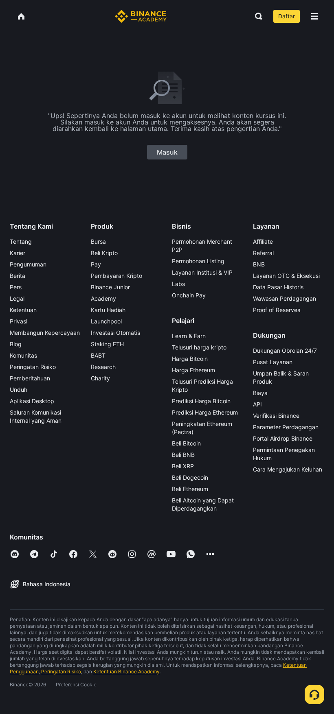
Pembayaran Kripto (116, 275)
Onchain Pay (189, 295)
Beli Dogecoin (190, 477)
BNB (259, 264)
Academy (103, 298)
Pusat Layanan (272, 361)
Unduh (18, 389)
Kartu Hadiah (108, 309)
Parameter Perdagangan (286, 427)
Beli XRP (183, 466)
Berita (17, 275)
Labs (178, 283)
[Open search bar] (256, 16)
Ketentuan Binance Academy (126, 671)
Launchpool (106, 321)
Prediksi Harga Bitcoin (201, 400)
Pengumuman (28, 264)
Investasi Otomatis (115, 332)
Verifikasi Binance (276, 415)
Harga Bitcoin (190, 358)
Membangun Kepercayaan (45, 332)
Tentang (21, 241)
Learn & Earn (189, 335)
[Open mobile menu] (314, 16)
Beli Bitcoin (186, 443)
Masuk (167, 152)
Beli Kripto (104, 252)
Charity (100, 378)
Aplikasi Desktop (32, 400)
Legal (17, 298)
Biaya (260, 392)
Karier (17, 252)
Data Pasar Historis (278, 287)
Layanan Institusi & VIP (202, 272)
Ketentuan (23, 309)
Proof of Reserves (276, 309)
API (257, 404)
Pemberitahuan (30, 378)
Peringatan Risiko (33, 366)
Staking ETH (107, 344)
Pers (16, 287)
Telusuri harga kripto (199, 347)
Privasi (18, 321)
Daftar (286, 16)
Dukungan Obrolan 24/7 (285, 350)
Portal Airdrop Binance (282, 438)
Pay (96, 264)
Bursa (98, 241)
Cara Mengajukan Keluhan (287, 469)
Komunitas (23, 355)
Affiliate (263, 241)
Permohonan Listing (198, 261)
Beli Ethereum (190, 488)
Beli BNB (183, 454)
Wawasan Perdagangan (284, 298)
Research (103, 366)
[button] (314, 16)
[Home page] (141, 16)
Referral (263, 252)
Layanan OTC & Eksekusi (286, 275)
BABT (98, 355)
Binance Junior (110, 287)
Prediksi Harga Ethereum (205, 412)
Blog (16, 344)
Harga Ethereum (193, 370)
